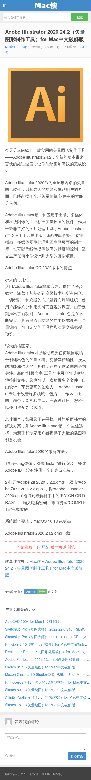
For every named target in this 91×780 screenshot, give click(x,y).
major (25, 46)
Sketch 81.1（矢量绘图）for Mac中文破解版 (40, 666)
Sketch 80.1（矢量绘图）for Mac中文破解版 (40, 689)
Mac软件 (11, 46)
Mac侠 (45, 5)
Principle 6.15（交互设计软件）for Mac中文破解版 (45, 644)
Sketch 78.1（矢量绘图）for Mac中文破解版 (40, 704)
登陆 (45, 547)
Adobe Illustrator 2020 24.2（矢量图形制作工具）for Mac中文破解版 (45, 35)
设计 (42, 591)
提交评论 (77, 756)
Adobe (30, 591)
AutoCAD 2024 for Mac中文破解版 (32, 621)
